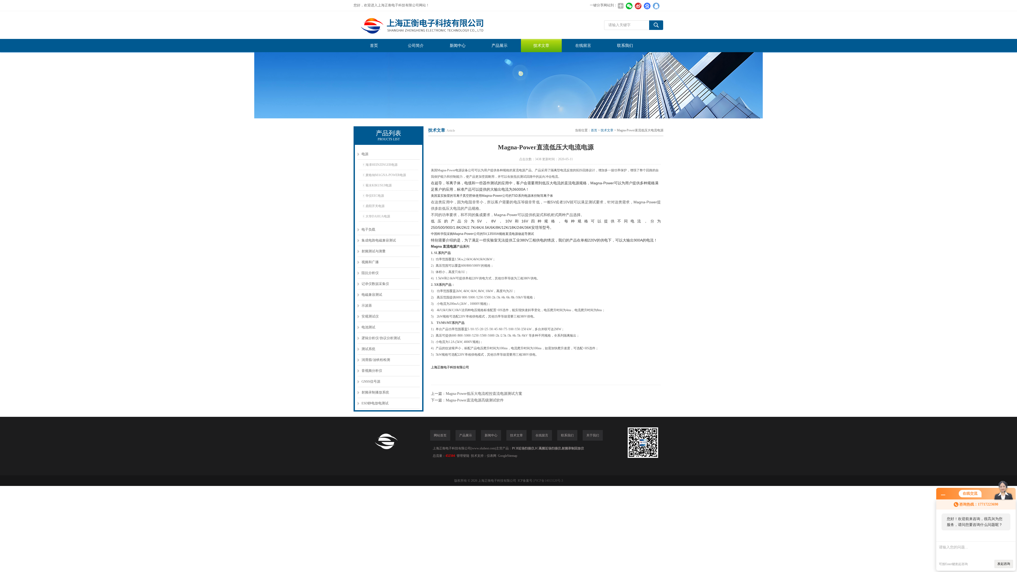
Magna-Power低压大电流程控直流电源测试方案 (484, 394)
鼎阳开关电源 (375, 206)
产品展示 (499, 45)
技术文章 (541, 45)
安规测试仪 (370, 316)
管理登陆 (463, 456)
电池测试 (368, 327)
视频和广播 (370, 262)
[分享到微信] (629, 6)
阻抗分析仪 (370, 273)
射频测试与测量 (374, 251)
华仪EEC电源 (374, 196)
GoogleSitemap (507, 456)
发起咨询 (1003, 564)
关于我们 (592, 435)
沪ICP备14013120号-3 (548, 480)
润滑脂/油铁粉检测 (376, 360)
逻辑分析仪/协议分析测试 (381, 338)
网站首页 (440, 435)
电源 (365, 154)
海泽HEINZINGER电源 (381, 165)
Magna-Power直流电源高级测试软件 (475, 400)
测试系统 (368, 349)
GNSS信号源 (371, 381)
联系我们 (625, 45)
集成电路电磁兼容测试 (379, 240)
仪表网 (491, 456)
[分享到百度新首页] (647, 6)
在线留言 (583, 45)
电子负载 (368, 229)
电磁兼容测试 (372, 295)
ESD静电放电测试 (375, 403)
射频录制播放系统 (375, 392)
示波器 (367, 305)
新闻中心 (458, 45)
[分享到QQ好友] (656, 6)
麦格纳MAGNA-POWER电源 (385, 175)
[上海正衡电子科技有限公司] (433, 25)
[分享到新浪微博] (638, 6)
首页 (374, 45)
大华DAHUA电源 (377, 216)
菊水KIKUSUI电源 (378, 185)
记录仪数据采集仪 (375, 284)
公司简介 (416, 45)
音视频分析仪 (372, 371)
